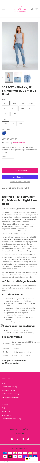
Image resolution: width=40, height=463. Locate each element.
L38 (20, 124)
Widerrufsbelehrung (9, 387)
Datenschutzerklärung (10, 394)
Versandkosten (19, 142)
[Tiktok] (28, 439)
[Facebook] (11, 439)
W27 (5, 103)
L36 (13, 124)
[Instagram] (17, 439)
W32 (13, 108)
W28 (14, 103)
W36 (14, 114)
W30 (31, 103)
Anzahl (5, 157)
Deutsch (18, 434)
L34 (5, 124)
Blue (4, 133)
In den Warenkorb (20, 170)
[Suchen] (32, 9)
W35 (5, 114)
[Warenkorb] (36, 9)
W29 (22, 103)
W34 (30, 108)
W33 (22, 108)
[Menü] (3, 9)
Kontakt (5, 404)
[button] (31, 459)
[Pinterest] (23, 439)
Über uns (5, 401)
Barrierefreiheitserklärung (11, 419)
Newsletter (6, 411)
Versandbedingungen (10, 397)
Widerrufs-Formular (9, 390)
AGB (3, 383)
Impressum (6, 415)
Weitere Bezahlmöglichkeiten (20, 182)
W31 (5, 108)
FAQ (3, 408)
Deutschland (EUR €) (18, 429)
